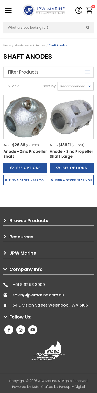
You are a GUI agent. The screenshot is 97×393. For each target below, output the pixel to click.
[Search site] (88, 27)
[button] (89, 10)
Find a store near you (27, 180)
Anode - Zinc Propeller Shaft (25, 154)
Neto (35, 386)
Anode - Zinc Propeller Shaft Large (71, 154)
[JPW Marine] (44, 10)
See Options (28, 167)
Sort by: (49, 86)
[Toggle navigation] (8, 10)
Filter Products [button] (23, 72)
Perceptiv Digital (72, 386)
